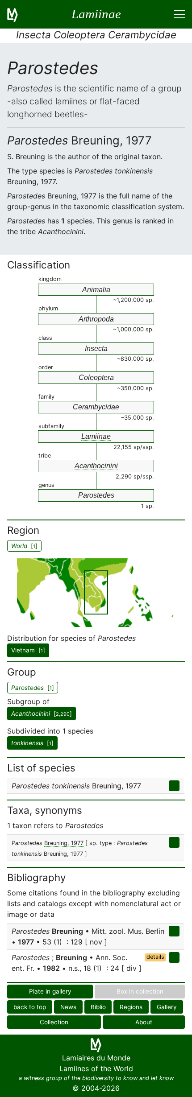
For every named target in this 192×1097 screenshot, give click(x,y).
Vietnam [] (28, 650)
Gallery (167, 1006)
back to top (29, 1006)
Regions (131, 1006)
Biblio (98, 1006)
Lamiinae (96, 436)
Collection (54, 1022)
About (143, 1022)
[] (41, 713)
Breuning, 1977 (63, 843)
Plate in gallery (50, 991)
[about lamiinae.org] (18, 14)
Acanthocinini (96, 466)
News (68, 1006)
